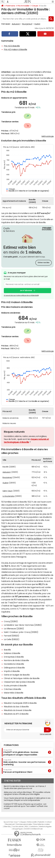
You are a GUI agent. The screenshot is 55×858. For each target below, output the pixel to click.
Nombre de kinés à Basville (16, 660)
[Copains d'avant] (14, 850)
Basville (7, 650)
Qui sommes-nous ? (11, 822)
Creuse (35, 6)
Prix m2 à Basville (12, 46)
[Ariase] (14, 855)
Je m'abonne (26, 290)
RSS (26, 826)
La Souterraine (8, 496)
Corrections (33, 826)
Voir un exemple (45, 734)
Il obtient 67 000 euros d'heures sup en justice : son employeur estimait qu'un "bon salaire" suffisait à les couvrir (25, 806)
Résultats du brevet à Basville (17, 710)
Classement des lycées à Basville (19, 682)
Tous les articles (18, 826)
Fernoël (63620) (11, 636)
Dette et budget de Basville (17, 675)
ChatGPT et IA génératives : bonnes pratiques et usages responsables (20, 752)
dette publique (35, 538)
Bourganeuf (27, 24)
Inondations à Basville (14, 664)
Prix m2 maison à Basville (15, 49)
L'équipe (23, 822)
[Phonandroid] (41, 855)
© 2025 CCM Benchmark (33, 829)
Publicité (41, 822)
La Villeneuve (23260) (14, 628)
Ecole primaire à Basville (15, 686)
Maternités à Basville (13, 693)
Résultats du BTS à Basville (16, 714)
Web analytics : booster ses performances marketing (24, 762)
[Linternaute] (14, 845)
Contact (48, 822)
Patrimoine (10, 6)
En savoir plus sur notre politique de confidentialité (21, 295)
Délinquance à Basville (14, 668)
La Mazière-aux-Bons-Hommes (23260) (23, 625)
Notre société (32, 822)
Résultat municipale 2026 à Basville (20, 703)
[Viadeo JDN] (41, 850)
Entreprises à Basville (14, 657)
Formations (11, 745)
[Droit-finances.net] (41, 845)
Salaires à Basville (12, 653)
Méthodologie (48, 136)
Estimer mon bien (43, 262)
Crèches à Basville (12, 689)
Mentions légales (45, 826)
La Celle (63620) (11, 639)
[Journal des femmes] (14, 840)
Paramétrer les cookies (42, 824)
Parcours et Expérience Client (17, 771)
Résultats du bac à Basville (16, 707)
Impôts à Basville (12, 671)
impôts (4, 532)
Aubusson (16, 24)
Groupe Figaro (18, 829)
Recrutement (10, 824)
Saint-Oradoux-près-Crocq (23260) (21, 632)
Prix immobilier (24, 6)
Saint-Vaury (8, 491)
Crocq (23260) (11, 621)
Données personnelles (24, 824)
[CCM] (41, 839)
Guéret (37, 24)
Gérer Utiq (7, 826)
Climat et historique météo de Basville (22, 678)
